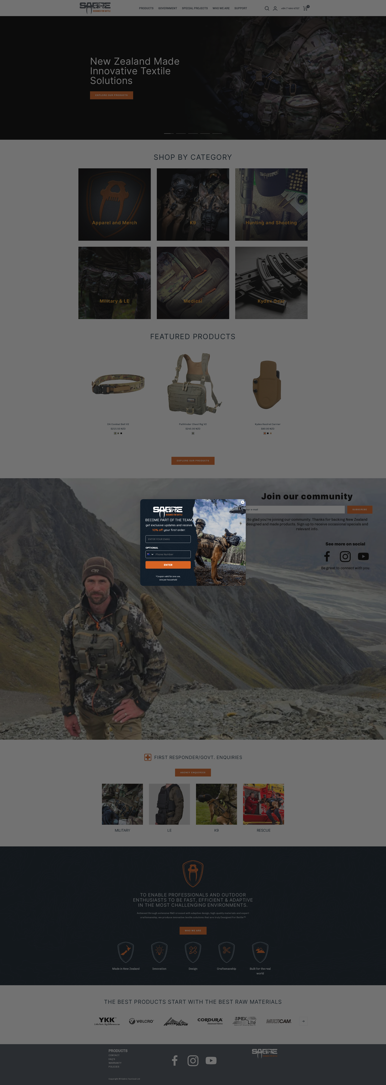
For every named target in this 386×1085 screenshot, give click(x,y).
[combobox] (150, 554)
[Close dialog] (243, 502)
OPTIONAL (152, 548)
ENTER (168, 565)
